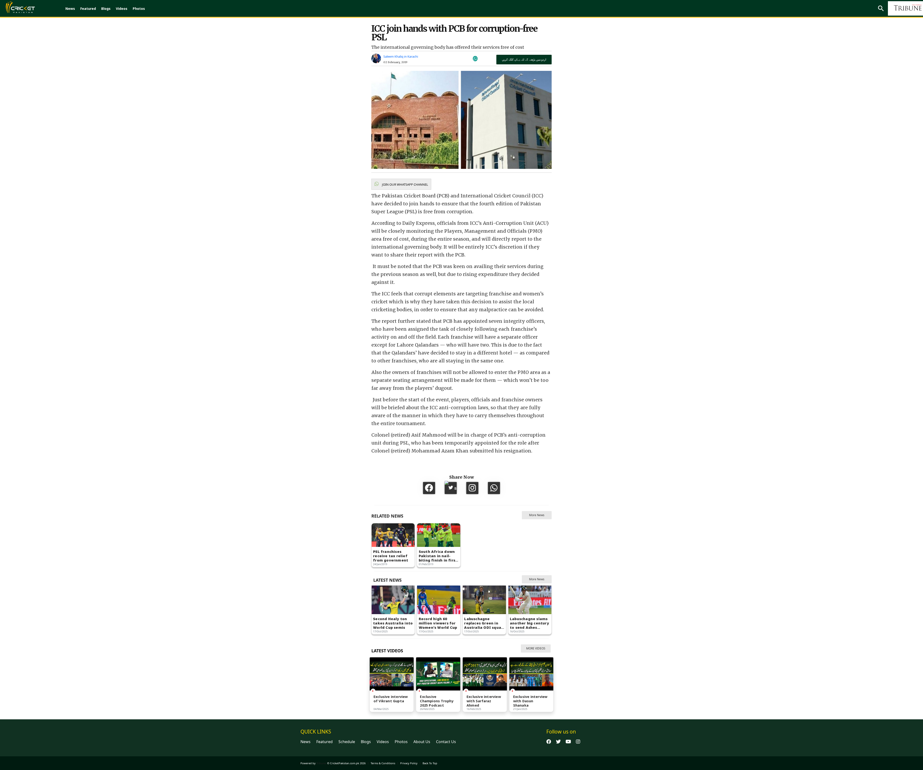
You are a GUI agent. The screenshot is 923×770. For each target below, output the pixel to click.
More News (536, 515)
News (70, 8)
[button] (401, 184)
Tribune (321, 763)
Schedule (346, 741)
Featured (88, 8)
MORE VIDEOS (535, 648)
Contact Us (446, 741)
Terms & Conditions (383, 763)
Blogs (106, 8)
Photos (139, 8)
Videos (121, 8)
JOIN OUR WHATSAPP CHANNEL (404, 184)
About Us (421, 741)
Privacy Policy (409, 763)
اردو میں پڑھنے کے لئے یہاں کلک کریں (524, 59)
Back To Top (430, 763)
